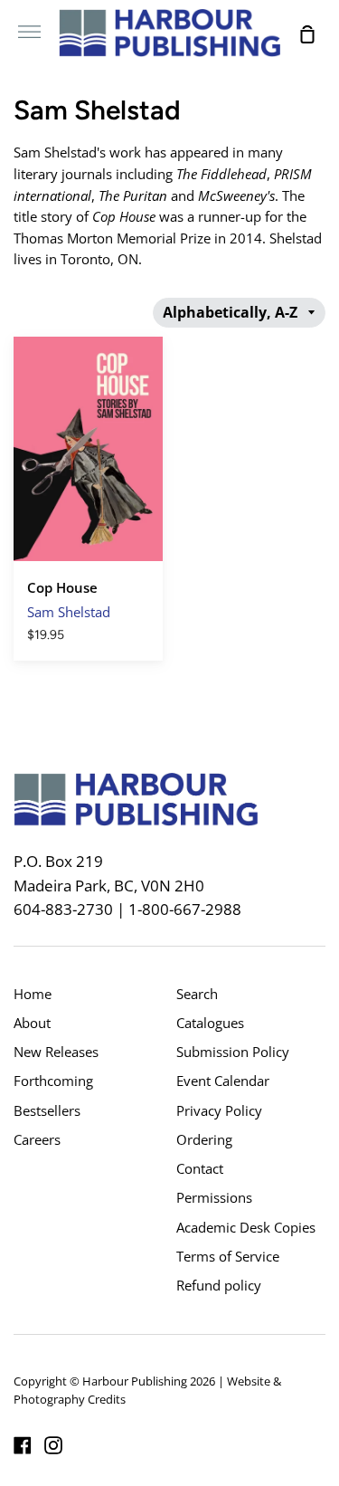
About (32, 1023)
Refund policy (218, 1285)
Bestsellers (47, 1110)
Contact (199, 1168)
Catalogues (210, 1023)
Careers (37, 1139)
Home (33, 994)
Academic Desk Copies (245, 1227)
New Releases (56, 1052)
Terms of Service (227, 1256)
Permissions (214, 1197)
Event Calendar (222, 1081)
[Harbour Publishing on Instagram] (53, 1445)
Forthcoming (53, 1081)
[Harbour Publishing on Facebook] (23, 1445)
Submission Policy (232, 1052)
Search (197, 994)
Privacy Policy (219, 1110)
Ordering (204, 1139)
